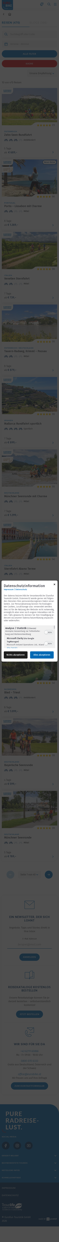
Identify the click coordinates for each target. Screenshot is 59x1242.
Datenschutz (21, 589)
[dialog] (29, 621)
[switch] (49, 632)
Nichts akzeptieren (16, 655)
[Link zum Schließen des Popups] (54, 585)
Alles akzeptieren (41, 655)
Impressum (8, 589)
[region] (29, 636)
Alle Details (12, 648)
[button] (46, 632)
